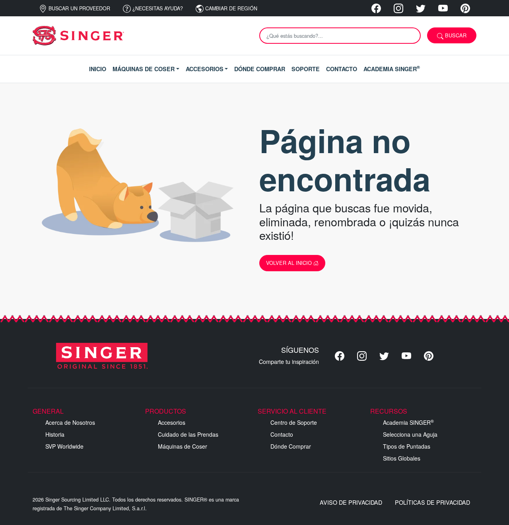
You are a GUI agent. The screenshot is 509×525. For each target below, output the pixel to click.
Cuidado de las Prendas (188, 434)
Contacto (281, 434)
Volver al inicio (289, 262)
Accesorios (171, 422)
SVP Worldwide (64, 446)
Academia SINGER (408, 422)
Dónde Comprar (290, 446)
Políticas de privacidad (432, 502)
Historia (54, 434)
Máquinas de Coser (182, 446)
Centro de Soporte (293, 422)
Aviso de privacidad (351, 502)
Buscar (454, 35)
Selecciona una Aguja (410, 434)
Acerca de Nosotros (70, 422)
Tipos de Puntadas (406, 446)
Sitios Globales (401, 458)
